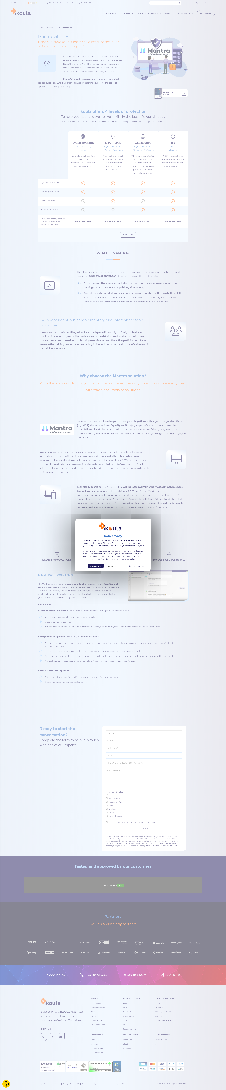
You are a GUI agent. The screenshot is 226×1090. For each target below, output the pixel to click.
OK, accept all (95, 566)
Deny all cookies (136, 566)
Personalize (112, 566)
